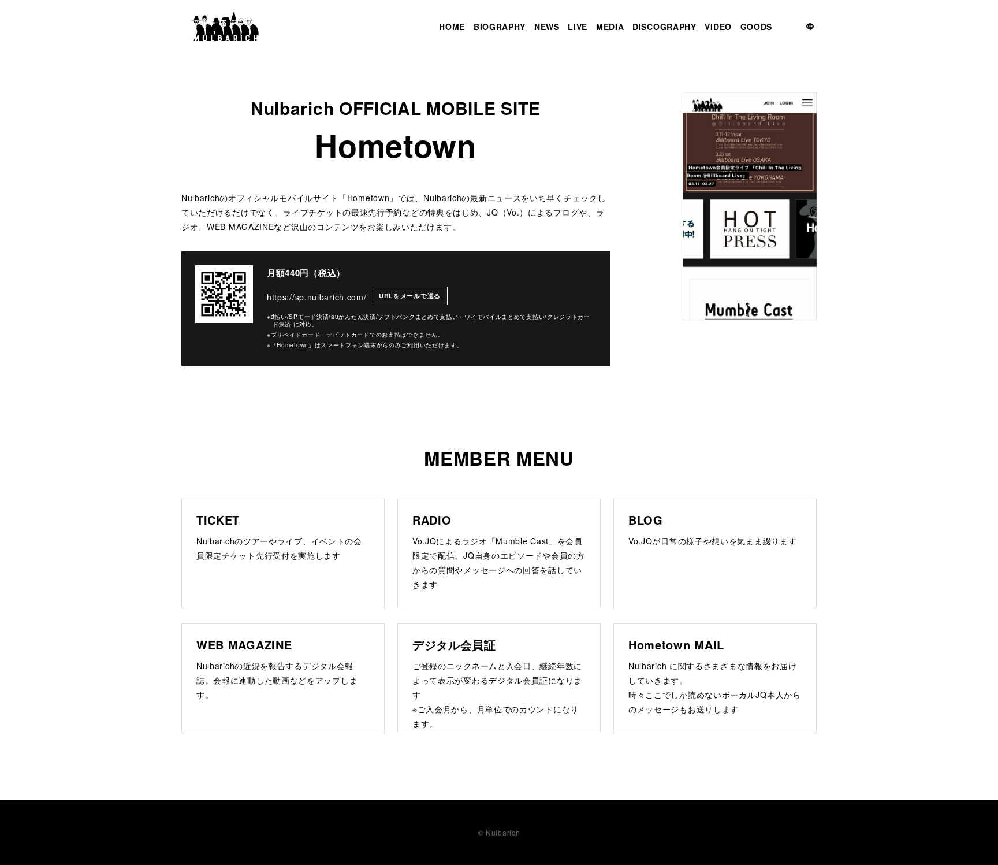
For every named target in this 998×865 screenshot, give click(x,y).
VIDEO (718, 26)
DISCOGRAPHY (664, 26)
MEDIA (610, 26)
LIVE (577, 26)
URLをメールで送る (410, 295)
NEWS (547, 26)
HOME (452, 26)
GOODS (756, 26)
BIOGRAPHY (500, 26)
